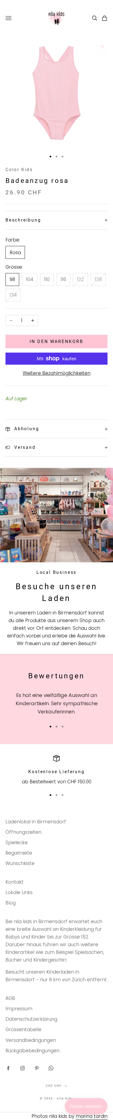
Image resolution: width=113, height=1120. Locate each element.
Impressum (18, 1008)
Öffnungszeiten (23, 832)
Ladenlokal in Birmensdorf (35, 821)
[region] (56, 770)
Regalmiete (18, 853)
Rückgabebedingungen (32, 1050)
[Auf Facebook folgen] (8, 1068)
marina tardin (92, 1116)
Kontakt (14, 882)
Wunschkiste (20, 863)
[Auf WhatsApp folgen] (51, 1068)
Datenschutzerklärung (31, 1019)
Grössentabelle (23, 1029)
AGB (10, 998)
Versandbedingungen (30, 1040)
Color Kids (19, 169)
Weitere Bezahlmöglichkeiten (57, 373)
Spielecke (16, 842)
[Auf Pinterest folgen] (36, 1068)
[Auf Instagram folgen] (22, 1068)
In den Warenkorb (56, 341)
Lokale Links (19, 892)
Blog (10, 903)
